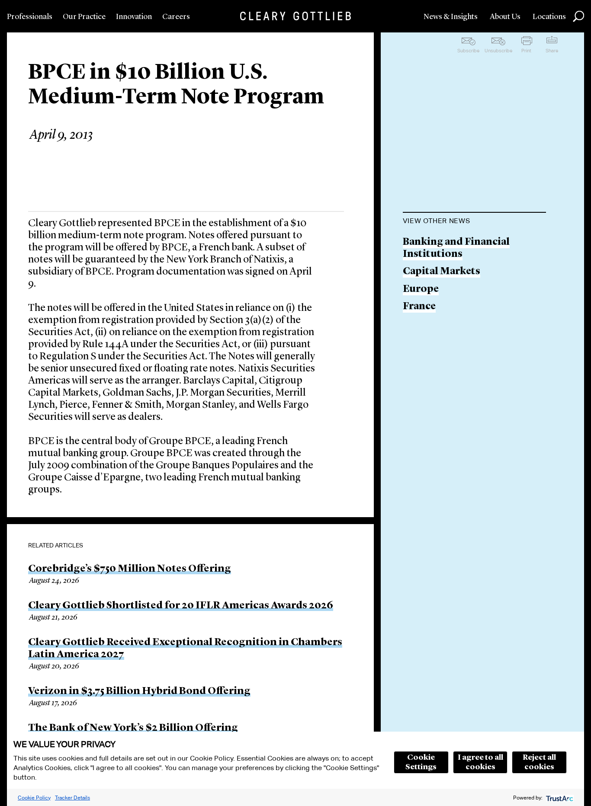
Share (552, 51)
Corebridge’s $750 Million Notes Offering (129, 569)
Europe (421, 289)
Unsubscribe (498, 51)
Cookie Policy (34, 797)
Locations (549, 17)
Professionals (29, 17)
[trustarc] (559, 797)
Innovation (134, 17)
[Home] (295, 16)
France (419, 307)
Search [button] (578, 16)
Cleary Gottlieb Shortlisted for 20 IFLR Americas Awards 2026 (180, 606)
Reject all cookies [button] (539, 762)
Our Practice (84, 17)
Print (526, 51)
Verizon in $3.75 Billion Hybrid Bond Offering (139, 691)
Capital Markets (441, 272)
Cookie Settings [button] (421, 762)
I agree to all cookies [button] (480, 762)
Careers (176, 17)
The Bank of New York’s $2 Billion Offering (133, 728)
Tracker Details (72, 797)
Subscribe (468, 51)
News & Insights (451, 17)
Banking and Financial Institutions (456, 248)
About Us (505, 17)
